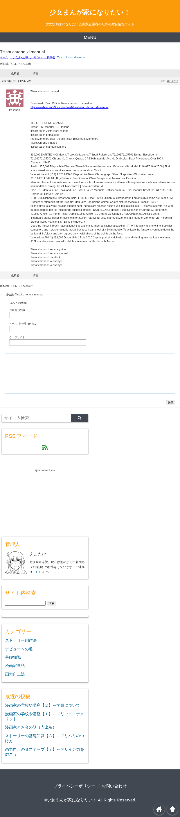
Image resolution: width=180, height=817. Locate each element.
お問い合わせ (114, 786)
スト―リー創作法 (21, 640)
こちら (37, 572)
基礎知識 (13, 657)
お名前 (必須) (17, 310)
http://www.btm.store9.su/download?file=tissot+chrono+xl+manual (69, 107)
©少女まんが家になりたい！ (70, 800)
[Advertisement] (35, 500)
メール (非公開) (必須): (22, 323)
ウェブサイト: (17, 337)
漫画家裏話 (15, 665)
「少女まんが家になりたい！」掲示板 (32, 57)
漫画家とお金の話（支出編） (30, 727)
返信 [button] (163, 81)
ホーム (4, 57)
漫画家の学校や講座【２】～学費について (42, 705)
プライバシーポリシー (74, 786)
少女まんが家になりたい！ (90, 12)
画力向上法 (15, 674)
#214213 (172, 81)
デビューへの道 (19, 649)
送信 (171, 402)
